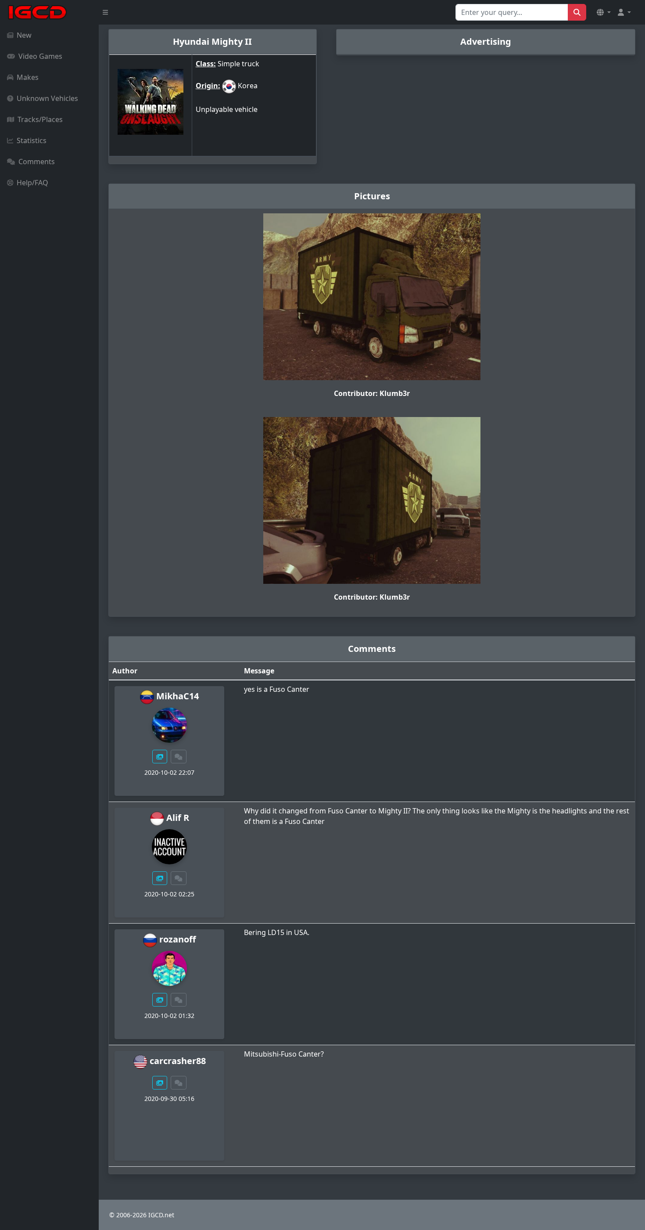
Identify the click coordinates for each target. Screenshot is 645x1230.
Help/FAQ (32, 182)
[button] (603, 12)
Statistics (32, 140)
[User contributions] (159, 756)
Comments (36, 161)
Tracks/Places (40, 119)
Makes (28, 77)
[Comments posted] (178, 756)
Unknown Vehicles (47, 98)
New (24, 35)
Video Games (40, 56)
